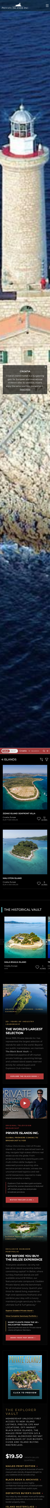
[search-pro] (44, 751)
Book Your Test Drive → (23, 1338)
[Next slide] (46, 942)
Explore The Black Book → (25, 1076)
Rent (13, 751)
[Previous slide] (3, 942)
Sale (6, 751)
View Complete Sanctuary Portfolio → (22, 1316)
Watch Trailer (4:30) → (22, 1200)
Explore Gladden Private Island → (20, 1311)
